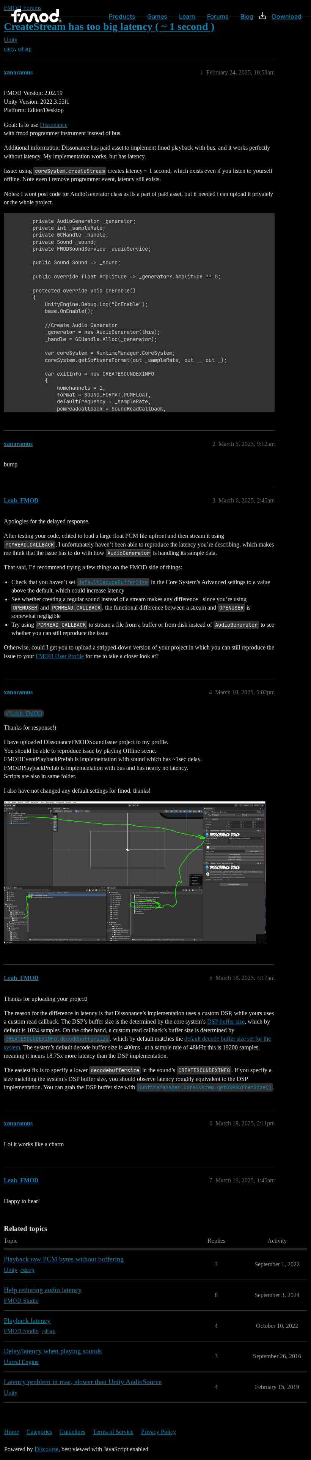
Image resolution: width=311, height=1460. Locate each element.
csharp (24, 49)
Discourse (46, 1449)
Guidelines (72, 1431)
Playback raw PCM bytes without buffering (64, 1259)
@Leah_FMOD (24, 713)
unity (9, 49)
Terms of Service (113, 1431)
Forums (218, 16)
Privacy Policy (158, 1431)
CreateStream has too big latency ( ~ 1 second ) (109, 26)
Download (287, 16)
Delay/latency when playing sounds (53, 1351)
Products (122, 16)
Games (157, 16)
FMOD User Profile (60, 656)
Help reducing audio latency (43, 1290)
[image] (134, 872)
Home (11, 1431)
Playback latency (27, 1320)
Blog (246, 16)
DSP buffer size (226, 1021)
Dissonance (54, 125)
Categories (39, 1431)
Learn (187, 16)
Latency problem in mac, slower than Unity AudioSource (83, 1382)
